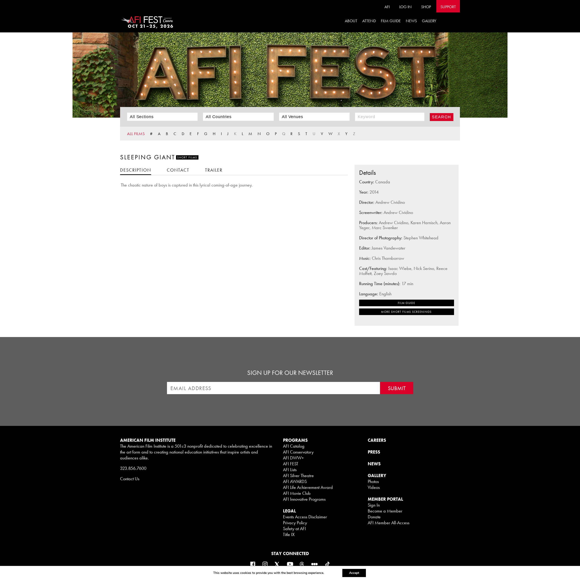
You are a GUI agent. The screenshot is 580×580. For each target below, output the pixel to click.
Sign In (374, 505)
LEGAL (289, 511)
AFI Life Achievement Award (308, 487)
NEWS (374, 464)
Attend (369, 20)
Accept (354, 573)
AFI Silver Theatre (298, 475)
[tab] (135, 170)
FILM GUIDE (391, 20)
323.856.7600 (133, 468)
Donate (374, 517)
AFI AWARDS (295, 481)
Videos (374, 487)
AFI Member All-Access (388, 523)
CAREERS (377, 440)
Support (448, 6)
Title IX (289, 534)
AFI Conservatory (298, 452)
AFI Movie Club (297, 493)
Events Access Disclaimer (305, 517)
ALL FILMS (136, 133)
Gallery (429, 20)
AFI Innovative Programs (304, 499)
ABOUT (351, 20)
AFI (387, 6)
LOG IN (405, 6)
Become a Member (385, 511)
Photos (373, 481)
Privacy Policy (295, 523)
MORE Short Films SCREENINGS (406, 312)
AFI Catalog (293, 446)
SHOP (426, 6)
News (411, 20)
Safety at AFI (294, 528)
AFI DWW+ (293, 458)
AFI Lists (290, 470)
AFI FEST (290, 464)
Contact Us (129, 479)
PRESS (374, 452)
